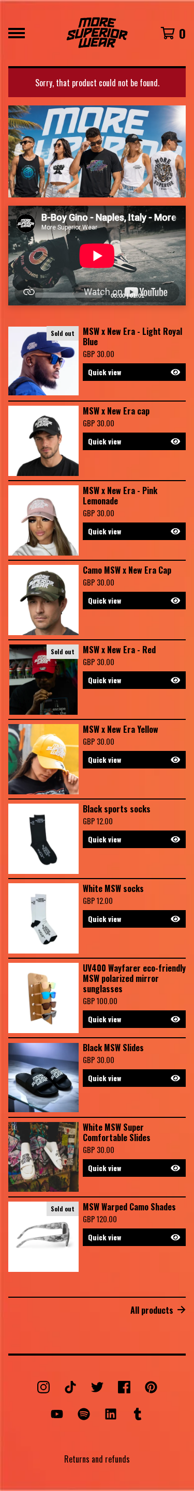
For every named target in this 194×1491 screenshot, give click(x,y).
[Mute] (155, 294)
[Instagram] (43, 1387)
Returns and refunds (97, 1459)
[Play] (21, 294)
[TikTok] (70, 1387)
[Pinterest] (151, 1387)
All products (151, 1310)
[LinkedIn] (111, 1414)
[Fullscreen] (171, 294)
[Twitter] (97, 1387)
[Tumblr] (137, 1414)
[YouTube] (57, 1414)
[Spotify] (84, 1414)
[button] (134, 372)
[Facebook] (124, 1387)
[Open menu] (16, 33)
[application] (97, 255)
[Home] (97, 33)
